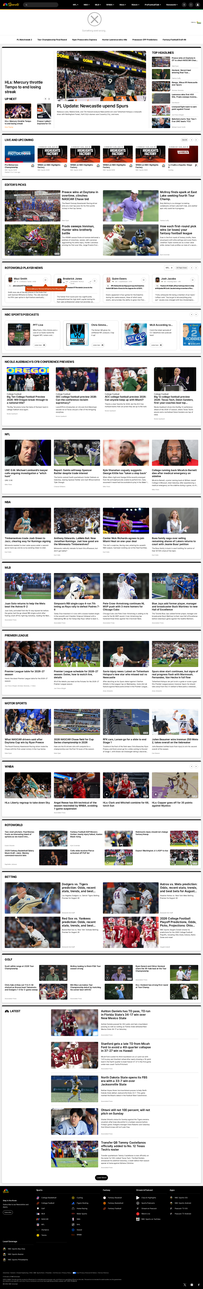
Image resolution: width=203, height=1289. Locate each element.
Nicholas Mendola (177, 90)
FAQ (31, 1273)
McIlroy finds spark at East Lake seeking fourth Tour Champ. (178, 195)
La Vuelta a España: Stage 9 (180, 166)
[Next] (49, 98)
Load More (101, 1177)
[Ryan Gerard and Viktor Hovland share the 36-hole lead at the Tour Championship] (184, 973)
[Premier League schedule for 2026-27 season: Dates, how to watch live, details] (77, 654)
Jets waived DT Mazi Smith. (23, 286)
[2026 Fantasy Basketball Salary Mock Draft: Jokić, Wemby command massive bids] (53, 857)
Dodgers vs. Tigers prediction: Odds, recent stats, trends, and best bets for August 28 (79, 887)
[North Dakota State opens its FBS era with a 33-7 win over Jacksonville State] (74, 1089)
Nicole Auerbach (12, 414)
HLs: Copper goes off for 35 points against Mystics (172, 804)
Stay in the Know (9, 1201)
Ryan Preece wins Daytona (84, 39)
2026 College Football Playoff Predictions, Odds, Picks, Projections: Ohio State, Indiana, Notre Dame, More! (179, 922)
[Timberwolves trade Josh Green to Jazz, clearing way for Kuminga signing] (28, 521)
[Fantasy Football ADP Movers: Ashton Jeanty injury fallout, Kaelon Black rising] (119, 839)
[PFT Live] (19, 334)
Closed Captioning (22, 1273)
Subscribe (7, 1212)
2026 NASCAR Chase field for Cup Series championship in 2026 (74, 741)
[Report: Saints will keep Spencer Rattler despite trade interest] (77, 453)
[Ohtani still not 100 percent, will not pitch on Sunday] (74, 1121)
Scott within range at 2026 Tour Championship (19, 967)
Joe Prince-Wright (178, 115)
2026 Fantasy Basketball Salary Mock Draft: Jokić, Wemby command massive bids (19, 853)
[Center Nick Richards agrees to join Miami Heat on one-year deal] (126, 521)
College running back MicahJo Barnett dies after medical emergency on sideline (174, 473)
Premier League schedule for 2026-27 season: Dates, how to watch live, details (76, 674)
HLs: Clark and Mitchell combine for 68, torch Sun (126, 804)
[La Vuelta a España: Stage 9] (183, 154)
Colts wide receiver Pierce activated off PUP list (82, 851)
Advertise (6, 1273)
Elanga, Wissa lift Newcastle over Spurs (185, 83)
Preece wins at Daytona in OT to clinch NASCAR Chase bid (184, 59)
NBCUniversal (15, 1276)
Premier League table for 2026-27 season (25, 673)
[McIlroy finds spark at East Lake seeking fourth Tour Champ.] (130, 206)
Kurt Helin (8, 552)
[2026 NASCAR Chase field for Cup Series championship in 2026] (77, 722)
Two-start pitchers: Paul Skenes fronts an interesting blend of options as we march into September (19, 834)
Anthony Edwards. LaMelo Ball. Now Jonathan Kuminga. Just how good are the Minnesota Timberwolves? (76, 541)
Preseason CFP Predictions (144, 39)
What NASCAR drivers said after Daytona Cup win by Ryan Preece (24, 741)
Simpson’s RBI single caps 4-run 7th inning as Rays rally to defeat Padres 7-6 (77, 606)
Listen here (38, 345)
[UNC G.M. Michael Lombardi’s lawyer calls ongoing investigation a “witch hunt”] (28, 453)
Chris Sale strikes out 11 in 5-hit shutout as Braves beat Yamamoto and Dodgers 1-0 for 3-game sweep (21, 987)
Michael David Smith (178, 127)
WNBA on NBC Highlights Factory (49, 166)
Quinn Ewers (119, 278)
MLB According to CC (160, 324)
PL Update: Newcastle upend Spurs (92, 106)
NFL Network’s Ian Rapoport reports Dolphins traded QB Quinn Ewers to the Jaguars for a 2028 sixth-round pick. (125, 288)
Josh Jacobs (168, 278)
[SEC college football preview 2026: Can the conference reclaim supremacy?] (77, 379)
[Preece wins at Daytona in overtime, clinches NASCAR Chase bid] (32, 206)
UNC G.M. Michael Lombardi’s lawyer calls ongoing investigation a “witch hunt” (26, 473)
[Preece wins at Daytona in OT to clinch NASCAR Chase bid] (161, 62)
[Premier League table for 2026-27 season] (28, 654)
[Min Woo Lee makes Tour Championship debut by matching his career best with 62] (119, 992)
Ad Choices (56, 1273)
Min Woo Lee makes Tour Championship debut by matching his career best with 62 (85, 987)
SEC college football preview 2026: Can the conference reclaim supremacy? (76, 399)
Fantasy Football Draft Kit (174, 39)
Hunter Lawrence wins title (114, 39)
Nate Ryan (175, 66)
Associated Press (10, 620)
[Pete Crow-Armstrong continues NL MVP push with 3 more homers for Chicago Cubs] (126, 586)
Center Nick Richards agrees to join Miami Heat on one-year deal (123, 540)
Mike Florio (8, 484)
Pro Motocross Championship (11, 166)
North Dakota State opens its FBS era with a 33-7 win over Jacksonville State (124, 1081)
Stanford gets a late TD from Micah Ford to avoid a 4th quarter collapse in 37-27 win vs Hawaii (126, 1047)
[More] (184, 4)
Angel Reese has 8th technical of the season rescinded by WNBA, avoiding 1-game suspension (76, 805)
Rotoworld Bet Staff (68, 913)
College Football (14, 394)
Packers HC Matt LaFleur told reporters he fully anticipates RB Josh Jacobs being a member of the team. (174, 288)
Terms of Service (103, 1273)
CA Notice (93, 1273)
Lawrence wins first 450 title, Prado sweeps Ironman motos (184, 95)
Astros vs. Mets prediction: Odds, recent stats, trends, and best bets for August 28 (178, 887)
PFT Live (38, 324)
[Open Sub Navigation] (78, 4)
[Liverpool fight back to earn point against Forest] (161, 111)
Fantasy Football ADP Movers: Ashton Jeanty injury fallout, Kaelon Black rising (86, 834)
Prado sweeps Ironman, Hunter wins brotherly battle (78, 229)
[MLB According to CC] (136, 334)
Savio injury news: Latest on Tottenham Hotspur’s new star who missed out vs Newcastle (126, 674)
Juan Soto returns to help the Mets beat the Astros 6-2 (25, 605)
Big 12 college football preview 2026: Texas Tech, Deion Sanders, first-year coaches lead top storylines (173, 399)
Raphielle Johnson (11, 864)
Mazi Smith (20, 278)
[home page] (11, 5)
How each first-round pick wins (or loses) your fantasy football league (178, 229)
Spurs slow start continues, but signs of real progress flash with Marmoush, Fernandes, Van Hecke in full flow (175, 674)
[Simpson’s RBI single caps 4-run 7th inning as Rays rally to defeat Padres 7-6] (77, 586)
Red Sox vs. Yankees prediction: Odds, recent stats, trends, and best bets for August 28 (79, 922)
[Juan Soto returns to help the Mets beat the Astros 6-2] (28, 586)
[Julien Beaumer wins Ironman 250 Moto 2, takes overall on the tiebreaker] (175, 722)
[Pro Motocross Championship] (20, 154)
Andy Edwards (108, 691)
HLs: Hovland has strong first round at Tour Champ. (152, 986)
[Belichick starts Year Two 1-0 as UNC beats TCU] (161, 123)
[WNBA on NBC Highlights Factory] (52, 154)
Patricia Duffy (176, 78)
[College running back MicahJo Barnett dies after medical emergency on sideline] (175, 453)
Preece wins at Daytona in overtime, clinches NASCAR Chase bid (80, 195)
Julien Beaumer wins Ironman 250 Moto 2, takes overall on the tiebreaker (175, 741)
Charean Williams (59, 486)
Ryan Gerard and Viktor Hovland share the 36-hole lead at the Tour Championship (151, 968)
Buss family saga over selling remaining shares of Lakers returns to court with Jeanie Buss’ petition (174, 541)
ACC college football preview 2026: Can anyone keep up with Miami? (125, 398)
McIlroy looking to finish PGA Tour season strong (85, 967)
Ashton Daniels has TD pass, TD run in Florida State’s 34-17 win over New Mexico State (125, 1014)
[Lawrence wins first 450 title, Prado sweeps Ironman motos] (161, 98)
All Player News (182, 268)
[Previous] (45, 98)
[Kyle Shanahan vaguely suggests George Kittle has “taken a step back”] (126, 453)
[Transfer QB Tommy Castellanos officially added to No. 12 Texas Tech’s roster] (74, 1154)
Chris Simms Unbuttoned (98, 324)
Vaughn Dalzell (165, 947)
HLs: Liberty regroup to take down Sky (27, 802)
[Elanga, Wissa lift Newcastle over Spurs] (161, 86)
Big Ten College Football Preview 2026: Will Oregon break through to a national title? (27, 399)
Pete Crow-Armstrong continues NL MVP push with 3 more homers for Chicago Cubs (124, 606)
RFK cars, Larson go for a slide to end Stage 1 (124, 741)
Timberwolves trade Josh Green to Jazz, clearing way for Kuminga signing (28, 540)
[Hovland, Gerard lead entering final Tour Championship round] (161, 74)
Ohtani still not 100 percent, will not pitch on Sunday (125, 1111)
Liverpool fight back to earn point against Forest (184, 108)
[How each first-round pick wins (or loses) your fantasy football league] (130, 240)
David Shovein (9, 845)
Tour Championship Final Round (52, 39)
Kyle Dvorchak (165, 255)
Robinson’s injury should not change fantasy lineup (152, 833)
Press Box (49, 1273)
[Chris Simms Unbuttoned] (77, 334)
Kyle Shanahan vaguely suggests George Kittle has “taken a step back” (125, 472)
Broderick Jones (72, 278)
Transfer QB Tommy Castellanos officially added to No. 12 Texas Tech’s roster (123, 1146)
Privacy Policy (66, 1273)
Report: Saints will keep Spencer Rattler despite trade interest (73, 472)
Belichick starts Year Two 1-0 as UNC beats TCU (184, 120)
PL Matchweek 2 (24, 39)
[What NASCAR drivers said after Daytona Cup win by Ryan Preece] (28, 722)
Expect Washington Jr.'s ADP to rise (152, 850)
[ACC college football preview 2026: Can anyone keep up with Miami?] (126, 379)
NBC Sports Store (39, 1273)
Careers (12, 1273)
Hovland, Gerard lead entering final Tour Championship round (181, 71)
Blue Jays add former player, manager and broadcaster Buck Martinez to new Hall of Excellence (174, 606)
